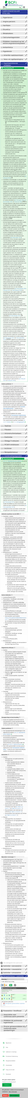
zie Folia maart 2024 (16, 237)
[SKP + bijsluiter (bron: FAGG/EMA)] (4, 995)
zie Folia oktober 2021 (15, 315)
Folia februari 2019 (17, 290)
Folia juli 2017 (6, 290)
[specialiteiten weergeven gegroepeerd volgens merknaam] (2, 985)
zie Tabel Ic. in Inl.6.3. (15, 811)
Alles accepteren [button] (14, 1095)
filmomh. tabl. (4, 993)
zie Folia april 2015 (19, 200)
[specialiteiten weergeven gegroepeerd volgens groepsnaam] (6, 985)
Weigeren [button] (5, 1095)
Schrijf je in (6, 1085)
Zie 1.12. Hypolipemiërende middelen (12, 461)
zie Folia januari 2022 (9, 338)
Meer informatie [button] (13, 1091)
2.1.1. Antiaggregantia (19, 422)
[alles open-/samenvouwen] (25, 988)
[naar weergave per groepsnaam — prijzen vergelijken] (2, 995)
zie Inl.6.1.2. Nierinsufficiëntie (15, 744)
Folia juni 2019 (11, 380)
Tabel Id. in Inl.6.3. (16, 808)
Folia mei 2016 (18, 201)
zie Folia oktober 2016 (20, 288)
